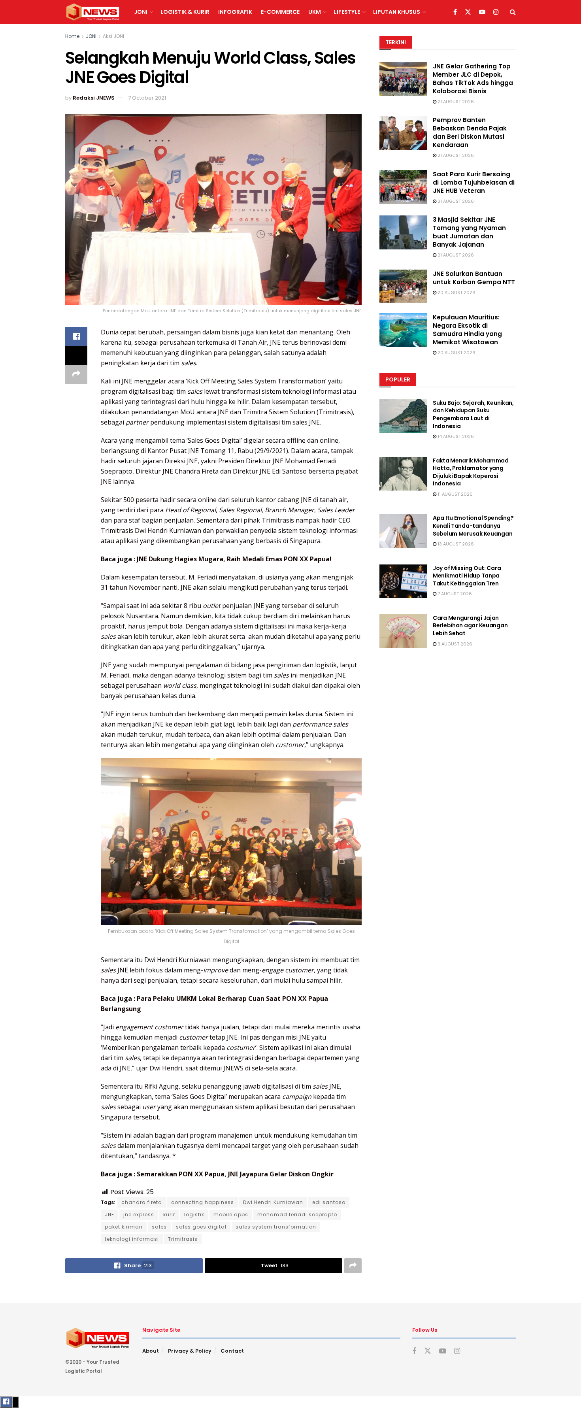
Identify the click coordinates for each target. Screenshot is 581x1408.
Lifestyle (347, 12)
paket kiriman (124, 1226)
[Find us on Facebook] (455, 12)
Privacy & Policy (189, 1351)
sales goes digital (201, 1226)
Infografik (235, 12)
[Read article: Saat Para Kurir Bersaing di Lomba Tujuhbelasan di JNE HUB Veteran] (403, 187)
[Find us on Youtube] (482, 12)
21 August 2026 (455, 101)
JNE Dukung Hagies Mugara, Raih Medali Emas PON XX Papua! (234, 559)
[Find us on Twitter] (468, 12)
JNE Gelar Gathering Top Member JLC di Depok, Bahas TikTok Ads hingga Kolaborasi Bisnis (473, 78)
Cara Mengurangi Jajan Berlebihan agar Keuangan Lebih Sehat (470, 625)
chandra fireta (141, 1202)
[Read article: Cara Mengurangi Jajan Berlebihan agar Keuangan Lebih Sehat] (403, 631)
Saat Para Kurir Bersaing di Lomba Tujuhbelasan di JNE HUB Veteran (474, 182)
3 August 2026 (454, 644)
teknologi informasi (132, 1239)
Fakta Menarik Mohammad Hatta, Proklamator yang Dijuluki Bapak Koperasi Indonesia (471, 472)
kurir (169, 1214)
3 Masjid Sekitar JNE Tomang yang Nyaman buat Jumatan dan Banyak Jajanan (469, 232)
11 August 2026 (454, 494)
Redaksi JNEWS (94, 98)
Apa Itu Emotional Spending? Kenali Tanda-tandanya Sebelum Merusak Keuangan (473, 525)
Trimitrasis (183, 1239)
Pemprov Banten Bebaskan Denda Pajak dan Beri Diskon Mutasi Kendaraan (470, 132)
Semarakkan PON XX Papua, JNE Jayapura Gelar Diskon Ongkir (235, 1174)
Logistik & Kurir (184, 12)
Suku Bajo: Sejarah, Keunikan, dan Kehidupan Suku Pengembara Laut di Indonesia (473, 414)
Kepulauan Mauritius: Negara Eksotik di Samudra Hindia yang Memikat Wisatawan (467, 329)
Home (72, 36)
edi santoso (328, 1202)
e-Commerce (280, 12)
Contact (232, 1351)
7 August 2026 (454, 594)
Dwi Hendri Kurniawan (273, 1202)
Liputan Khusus (396, 12)
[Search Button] (513, 12)
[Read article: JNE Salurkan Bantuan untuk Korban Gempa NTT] (403, 287)
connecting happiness (202, 1202)
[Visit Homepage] (92, 12)
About (150, 1351)
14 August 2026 (455, 436)
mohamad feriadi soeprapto (297, 1214)
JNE (109, 1214)
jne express (138, 1214)
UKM (314, 12)
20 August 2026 (455, 292)
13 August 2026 (455, 544)
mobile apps (230, 1214)
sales (159, 1226)
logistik (194, 1214)
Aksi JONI (113, 36)
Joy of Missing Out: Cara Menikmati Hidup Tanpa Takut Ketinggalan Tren (467, 575)
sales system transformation (276, 1226)
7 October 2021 (147, 98)
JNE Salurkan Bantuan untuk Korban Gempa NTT (474, 278)
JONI (140, 12)
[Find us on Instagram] (496, 12)
